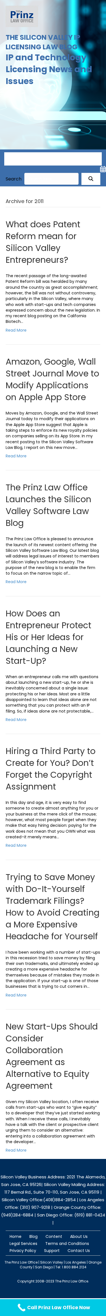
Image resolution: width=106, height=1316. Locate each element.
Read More (16, 330)
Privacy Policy (23, 1250)
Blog (33, 1236)
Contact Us (79, 1250)
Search (13, 179)
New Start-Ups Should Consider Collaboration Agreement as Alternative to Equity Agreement (52, 1056)
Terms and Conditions (67, 1243)
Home (15, 1236)
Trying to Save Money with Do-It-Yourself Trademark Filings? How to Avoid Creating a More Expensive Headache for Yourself (52, 906)
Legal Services (23, 1243)
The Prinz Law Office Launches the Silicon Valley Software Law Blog (48, 505)
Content (54, 1236)
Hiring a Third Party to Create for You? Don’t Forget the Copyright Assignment (51, 769)
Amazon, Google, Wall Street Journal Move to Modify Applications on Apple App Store (52, 379)
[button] (90, 179)
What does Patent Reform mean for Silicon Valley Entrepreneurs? (43, 242)
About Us (79, 1236)
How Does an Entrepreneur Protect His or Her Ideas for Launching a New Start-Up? (48, 637)
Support (52, 1250)
